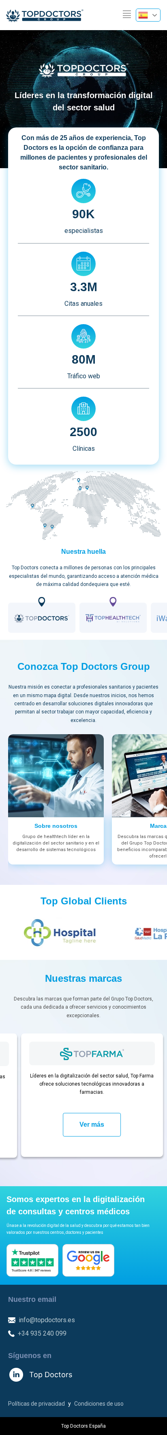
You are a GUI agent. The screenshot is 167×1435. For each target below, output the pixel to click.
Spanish (148, 15)
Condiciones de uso (99, 1403)
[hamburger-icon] (127, 15)
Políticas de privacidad (36, 1403)
